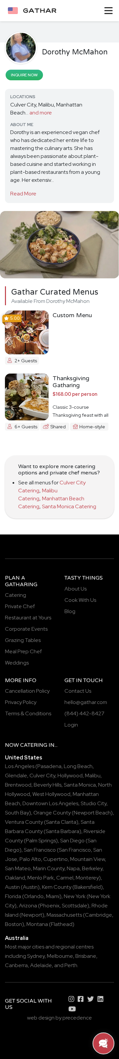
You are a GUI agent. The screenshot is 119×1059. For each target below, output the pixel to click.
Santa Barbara (62, 831)
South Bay (17, 812)
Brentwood (18, 784)
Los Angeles (19, 766)
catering (33, 745)
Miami (53, 896)
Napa (73, 868)
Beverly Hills (47, 784)
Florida (13, 896)
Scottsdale (74, 905)
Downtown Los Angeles (50, 803)
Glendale (16, 775)
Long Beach (78, 766)
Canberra (16, 965)
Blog (69, 611)
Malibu (92, 775)
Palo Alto (30, 859)
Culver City (42, 775)
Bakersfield (87, 886)
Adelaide (41, 965)
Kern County (56, 886)
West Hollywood (51, 794)
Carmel (64, 877)
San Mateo (18, 868)
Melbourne (60, 956)
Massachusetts (64, 914)
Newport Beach (92, 812)
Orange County (52, 812)
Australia (16, 938)
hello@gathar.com (85, 702)
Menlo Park (40, 877)
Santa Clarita (61, 821)
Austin (12, 886)
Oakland (15, 877)
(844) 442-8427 (84, 713)
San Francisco (40, 849)
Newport (31, 914)
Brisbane (85, 956)
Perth (70, 965)
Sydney (36, 956)
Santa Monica (80, 784)
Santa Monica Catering (69, 506)
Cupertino (55, 859)
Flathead (61, 924)
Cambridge (98, 914)
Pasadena (49, 766)
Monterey (87, 877)
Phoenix (50, 905)
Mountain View (87, 859)
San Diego (72, 840)
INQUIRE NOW (24, 75)
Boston (13, 924)
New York (75, 896)
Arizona (28, 905)
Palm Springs (41, 840)
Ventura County (24, 821)
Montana (37, 924)
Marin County (48, 868)
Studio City (93, 803)
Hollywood (70, 775)
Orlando (34, 896)
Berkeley (92, 868)
